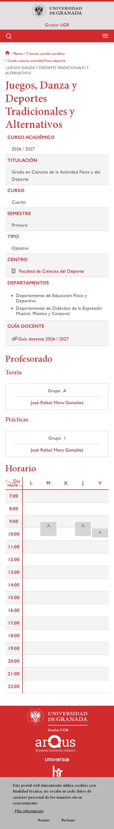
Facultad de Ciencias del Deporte (51, 271)
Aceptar (44, 820)
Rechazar (68, 820)
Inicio (8, 53)
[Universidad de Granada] (57, 11)
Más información (29, 810)
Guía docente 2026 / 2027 (43, 338)
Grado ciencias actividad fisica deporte (36, 60)
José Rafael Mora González (57, 402)
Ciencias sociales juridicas (46, 53)
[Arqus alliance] (55, 743)
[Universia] (57, 759)
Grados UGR (57, 25)
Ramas (18, 53)
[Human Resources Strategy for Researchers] (57, 774)
